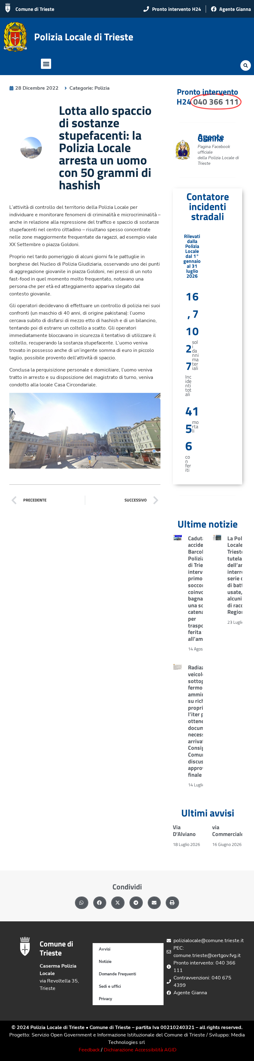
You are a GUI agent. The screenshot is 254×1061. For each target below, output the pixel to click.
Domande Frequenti (117, 974)
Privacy (105, 999)
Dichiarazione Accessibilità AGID (140, 1049)
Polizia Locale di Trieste (83, 36)
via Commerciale (228, 830)
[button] (46, 64)
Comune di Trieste (34, 9)
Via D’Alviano (184, 830)
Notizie (105, 961)
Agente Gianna (211, 137)
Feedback (89, 1049)
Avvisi (104, 949)
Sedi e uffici (110, 986)
